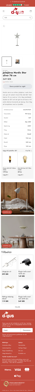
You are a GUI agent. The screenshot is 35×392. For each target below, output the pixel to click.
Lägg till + (5, 174)
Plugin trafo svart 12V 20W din (24, 298)
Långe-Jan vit (6, 272)
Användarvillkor (6, 345)
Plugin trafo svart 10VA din (24, 273)
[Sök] (30, 18)
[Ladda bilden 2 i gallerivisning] (17, 61)
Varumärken (21, 345)
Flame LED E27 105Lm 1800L (9, 169)
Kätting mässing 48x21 (7, 298)
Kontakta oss (22, 353)
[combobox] (17, 18)
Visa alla (17, 307)
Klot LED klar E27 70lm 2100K (24, 169)
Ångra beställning (7, 351)
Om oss (20, 351)
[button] (4, 11)
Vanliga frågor (22, 348)
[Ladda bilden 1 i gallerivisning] (7, 61)
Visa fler (27, 151)
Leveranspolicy (6, 348)
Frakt (4, 81)
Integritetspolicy (6, 353)
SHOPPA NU (7, 212)
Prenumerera (27, 330)
